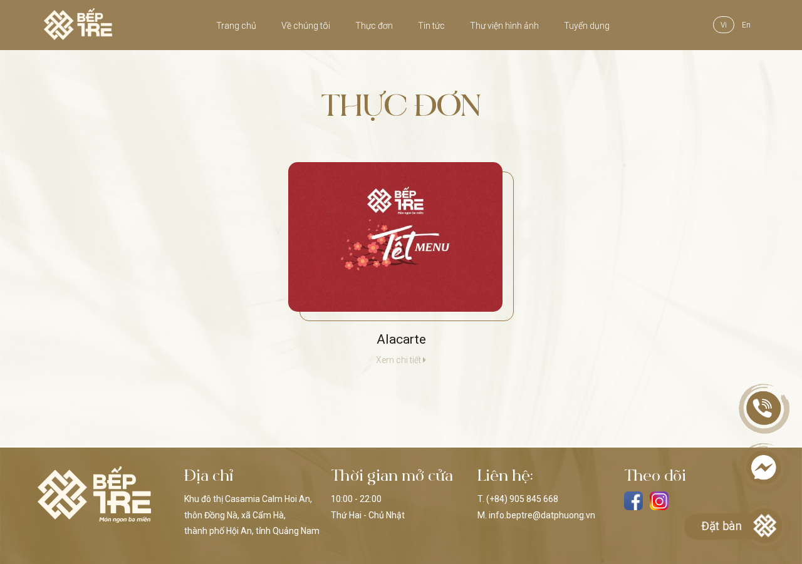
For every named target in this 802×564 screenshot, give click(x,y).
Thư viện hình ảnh (504, 26)
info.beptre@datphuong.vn (542, 515)
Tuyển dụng (587, 26)
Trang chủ (236, 26)
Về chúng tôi (305, 26)
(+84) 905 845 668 (522, 499)
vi (724, 25)
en (746, 25)
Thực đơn (374, 26)
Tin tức (431, 26)
